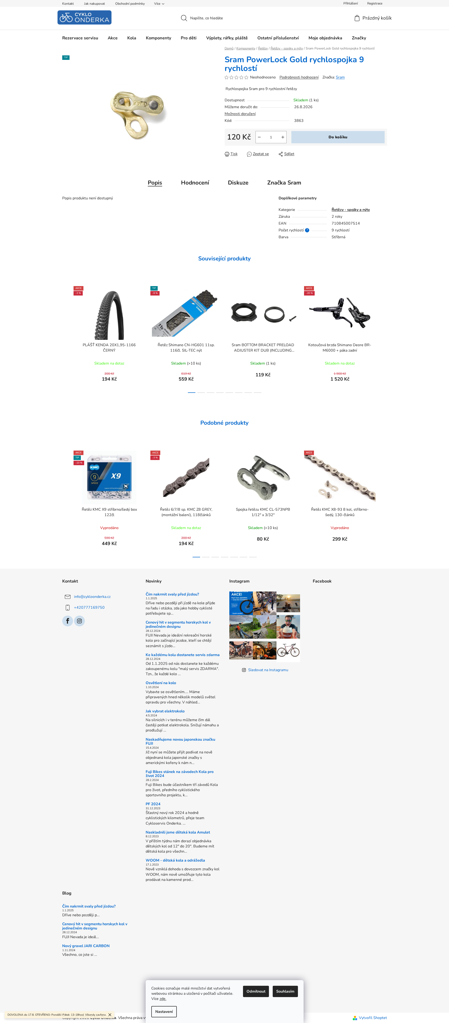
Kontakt (68, 3)
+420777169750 (89, 607)
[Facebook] (67, 621)
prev (66, 338)
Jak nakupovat (94, 3)
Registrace (374, 3)
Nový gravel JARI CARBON (86, 946)
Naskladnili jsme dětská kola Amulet (178, 832)
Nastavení (164, 1011)
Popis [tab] (155, 182)
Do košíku (338, 137)
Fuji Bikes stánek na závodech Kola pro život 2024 (180, 774)
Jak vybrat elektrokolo (165, 711)
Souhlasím (285, 991)
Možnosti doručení (240, 113)
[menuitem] (80, 38)
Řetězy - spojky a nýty (351, 209)
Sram (340, 77)
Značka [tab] (284, 182)
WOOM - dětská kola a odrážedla (175, 861)
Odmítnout (256, 991)
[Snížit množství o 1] (259, 137)
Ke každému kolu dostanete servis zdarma (183, 655)
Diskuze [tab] (238, 182)
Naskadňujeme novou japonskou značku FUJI (180, 742)
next (383, 338)
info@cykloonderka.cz (92, 596)
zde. (163, 998)
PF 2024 (153, 804)
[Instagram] (79, 621)
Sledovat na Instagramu (268, 670)
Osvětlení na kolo (161, 683)
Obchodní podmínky (130, 3)
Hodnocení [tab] (195, 182)
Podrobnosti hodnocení (299, 77)
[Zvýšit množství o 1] (282, 137)
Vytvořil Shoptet (373, 1017)
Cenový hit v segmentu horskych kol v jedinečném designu (178, 624)
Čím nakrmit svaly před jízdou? (172, 594)
